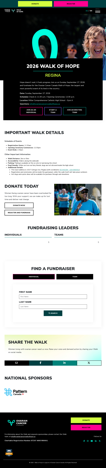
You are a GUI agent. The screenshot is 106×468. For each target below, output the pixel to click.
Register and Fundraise (19, 213)
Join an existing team (74, 111)
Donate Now (19, 205)
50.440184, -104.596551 (69, 170)
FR (87, 11)
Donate (35, 4)
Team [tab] (74, 277)
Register (71, 4)
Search (53, 313)
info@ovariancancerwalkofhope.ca (45, 104)
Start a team (53, 111)
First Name (25, 292)
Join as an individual (31, 111)
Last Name (25, 302)
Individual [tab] (34, 277)
